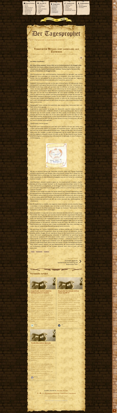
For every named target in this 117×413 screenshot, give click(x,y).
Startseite (40, 5)
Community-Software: (56, 396)
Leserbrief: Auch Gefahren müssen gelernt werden (41, 292)
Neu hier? (81, 5)
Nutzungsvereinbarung (52, 393)
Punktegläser (55, 12)
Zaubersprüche (28, 9)
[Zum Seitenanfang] (114, 410)
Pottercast (67, 6)
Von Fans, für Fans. (62, 390)
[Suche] (114, 7)
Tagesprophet (68, 5)
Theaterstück (28, 13)
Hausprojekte (41, 6)
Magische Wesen (29, 7)
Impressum (72, 393)
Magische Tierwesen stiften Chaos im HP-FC (68, 292)
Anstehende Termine (70, 10)
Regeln (40, 11)
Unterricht (54, 9)
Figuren (26, 6)
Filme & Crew (28, 11)
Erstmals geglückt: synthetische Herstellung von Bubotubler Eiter (68, 262)
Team (39, 7)
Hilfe (39, 13)
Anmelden (81, 7)
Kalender (40, 10)
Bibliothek (54, 8)
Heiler (32, 251)
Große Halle (54, 5)
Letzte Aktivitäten (42, 9)
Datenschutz (64, 393)
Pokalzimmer (55, 11)
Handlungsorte (28, 10)
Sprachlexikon (68, 9)
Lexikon (67, 7)
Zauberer (46, 251)
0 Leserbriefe (73, 54)
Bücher (26, 5)
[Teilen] (81, 58)
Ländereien (54, 7)
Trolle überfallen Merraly (41, 343)
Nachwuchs (39, 251)
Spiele (26, 14)
